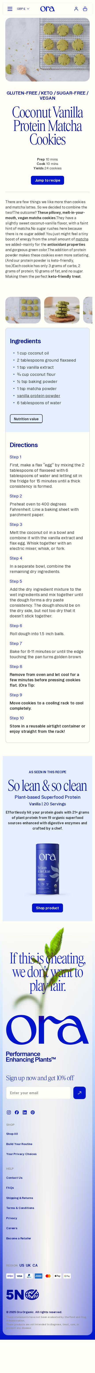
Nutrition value (26, 419)
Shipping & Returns (19, 1197)
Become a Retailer (18, 1238)
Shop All (12, 1133)
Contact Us (14, 1177)
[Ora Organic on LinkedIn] (24, 1112)
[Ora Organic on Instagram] (8, 1112)
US (21, 1265)
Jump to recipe (47, 180)
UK (28, 1265)
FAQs (10, 1187)
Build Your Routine (19, 1143)
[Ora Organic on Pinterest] (32, 1112)
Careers (11, 1228)
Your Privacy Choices (21, 1153)
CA (35, 1265)
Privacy (11, 1218)
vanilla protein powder (38, 395)
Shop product (47, 908)
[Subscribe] (79, 1093)
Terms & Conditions (20, 1207)
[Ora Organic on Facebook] (16, 1112)
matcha (82, 239)
